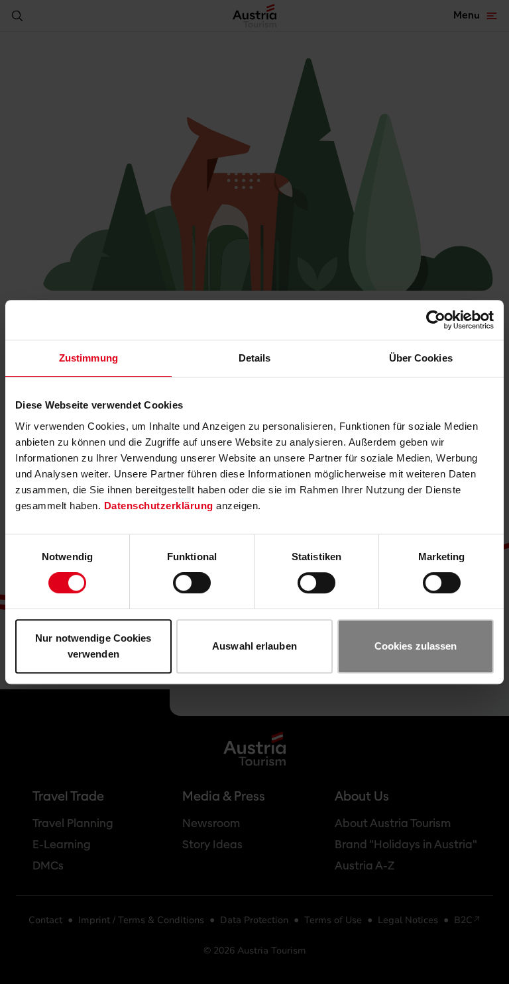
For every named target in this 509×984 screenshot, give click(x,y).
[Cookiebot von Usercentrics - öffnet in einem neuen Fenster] (436, 320)
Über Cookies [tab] (421, 358)
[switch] (192, 582)
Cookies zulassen (415, 646)
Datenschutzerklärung (158, 505)
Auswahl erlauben (254, 646)
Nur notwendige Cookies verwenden (93, 646)
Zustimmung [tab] (88, 358)
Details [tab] (255, 358)
